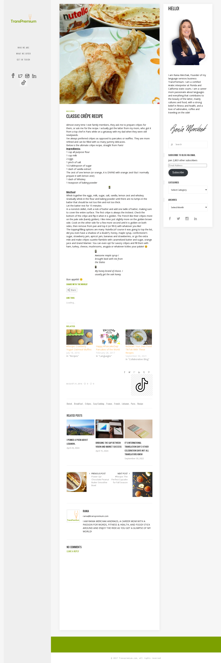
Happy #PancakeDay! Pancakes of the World (108, 348)
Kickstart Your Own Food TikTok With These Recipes (139, 349)
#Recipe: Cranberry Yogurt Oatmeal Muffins (79, 348)
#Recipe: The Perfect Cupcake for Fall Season (119, 479)
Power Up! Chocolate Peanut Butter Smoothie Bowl (100, 481)
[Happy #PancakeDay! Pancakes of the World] (109, 337)
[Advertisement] (138, 644)
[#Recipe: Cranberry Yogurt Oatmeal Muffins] (79, 337)
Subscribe (178, 172)
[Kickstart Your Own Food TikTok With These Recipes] (139, 337)
